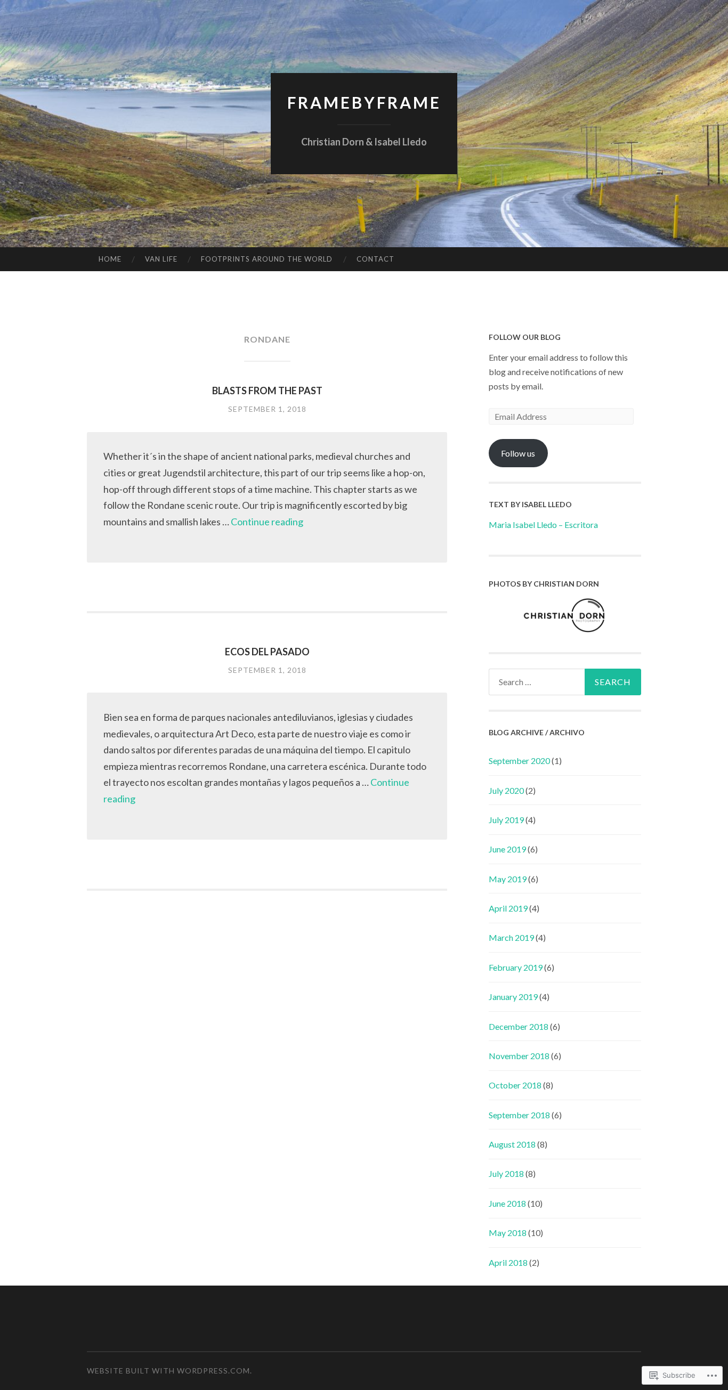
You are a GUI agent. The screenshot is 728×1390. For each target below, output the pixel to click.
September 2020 (519, 760)
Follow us (518, 453)
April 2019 (508, 908)
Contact (375, 259)
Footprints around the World (267, 259)
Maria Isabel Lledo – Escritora (543, 524)
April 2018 (508, 1262)
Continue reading (267, 521)
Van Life (161, 259)
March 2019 (511, 937)
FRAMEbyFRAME (364, 102)
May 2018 (508, 1233)
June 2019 (507, 849)
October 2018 (515, 1085)
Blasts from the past (267, 390)
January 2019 (513, 996)
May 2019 (508, 879)
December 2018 (518, 1026)
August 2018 (512, 1144)
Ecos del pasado (267, 651)
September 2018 (519, 1115)
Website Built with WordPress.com (168, 1370)
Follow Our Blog (525, 337)
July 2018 (506, 1173)
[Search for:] (565, 682)
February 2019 (516, 967)
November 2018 (519, 1056)
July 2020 (506, 790)
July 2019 (506, 820)
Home (110, 259)
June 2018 (507, 1203)
